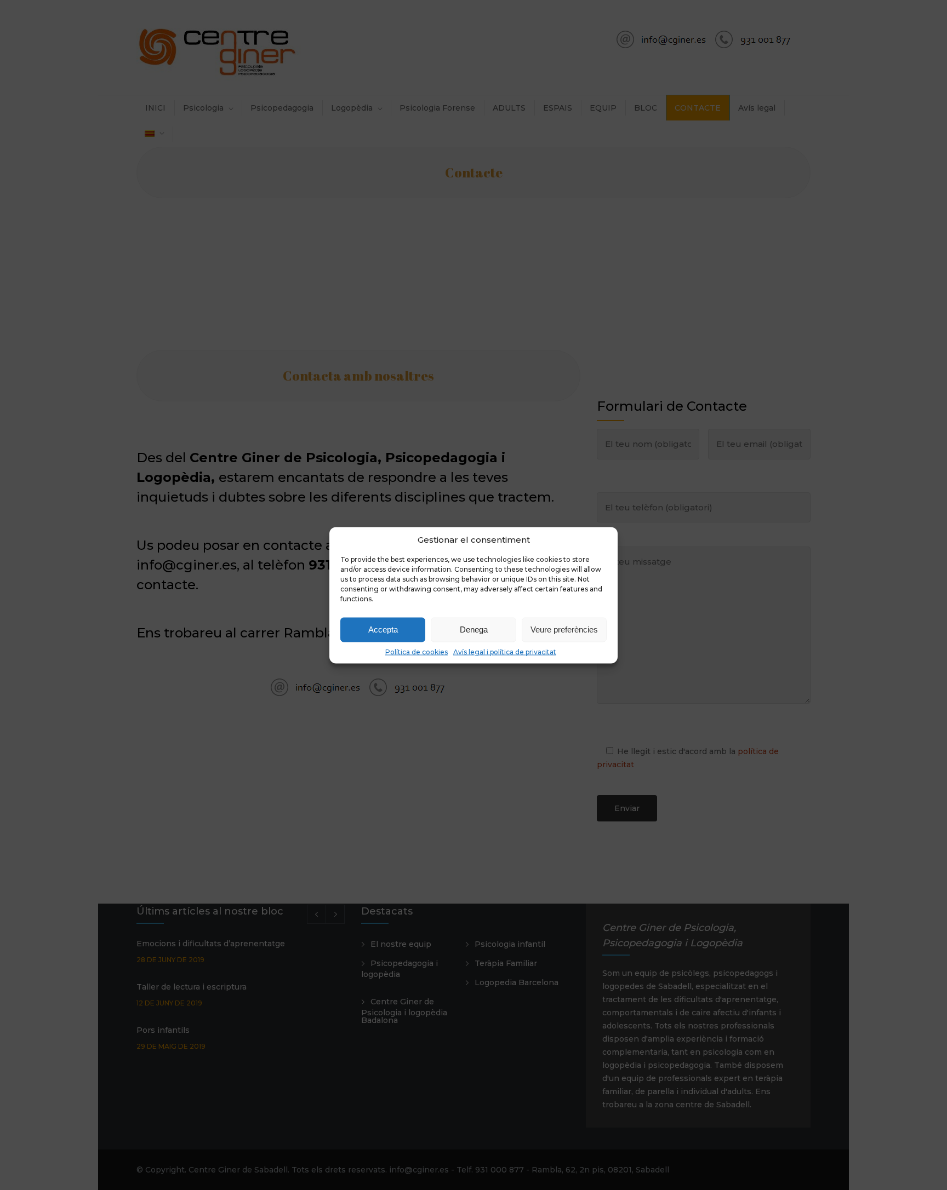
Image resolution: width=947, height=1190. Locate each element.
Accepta (383, 629)
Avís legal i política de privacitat (504, 651)
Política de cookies (416, 651)
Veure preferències (564, 629)
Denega (474, 629)
